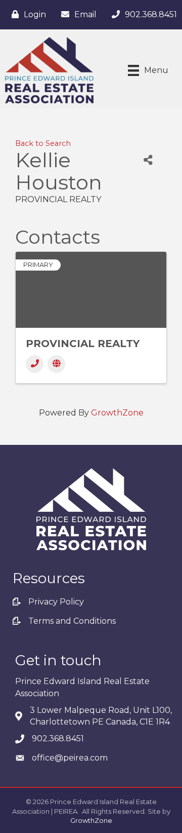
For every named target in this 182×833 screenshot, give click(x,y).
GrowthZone (117, 413)
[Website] (56, 364)
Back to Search (43, 143)
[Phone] (34, 364)
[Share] (147, 160)
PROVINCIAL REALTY (83, 343)
